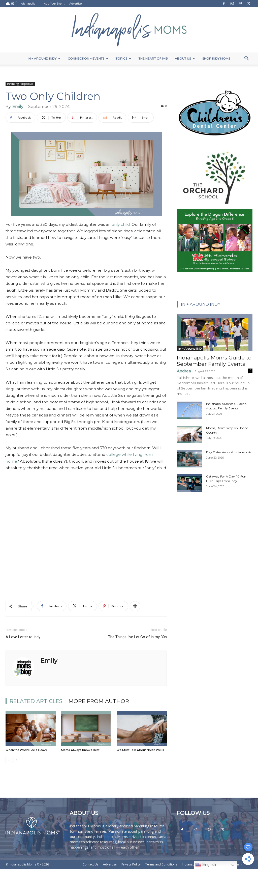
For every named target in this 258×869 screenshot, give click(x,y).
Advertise (75, 3)
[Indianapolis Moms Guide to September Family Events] (214, 332)
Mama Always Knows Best (80, 750)
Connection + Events (86, 58)
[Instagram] (232, 3)
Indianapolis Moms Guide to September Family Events (214, 360)
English (208, 864)
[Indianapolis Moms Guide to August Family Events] (189, 410)
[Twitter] (248, 3)
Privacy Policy (131, 864)
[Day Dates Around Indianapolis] (189, 458)
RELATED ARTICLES (36, 701)
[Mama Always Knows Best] (86, 728)
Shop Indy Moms (216, 58)
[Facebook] (224, 3)
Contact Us (90, 864)
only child (121, 224)
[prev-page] (9, 760)
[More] (135, 606)
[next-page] (17, 760)
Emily (17, 106)
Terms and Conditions (161, 864)
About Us (183, 58)
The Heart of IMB (153, 58)
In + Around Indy (42, 58)
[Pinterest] (240, 3)
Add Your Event (54, 3)
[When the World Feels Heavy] (31, 728)
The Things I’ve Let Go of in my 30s (137, 637)
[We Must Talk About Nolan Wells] (142, 728)
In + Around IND (190, 348)
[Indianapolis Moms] (129, 29)
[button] (246, 59)
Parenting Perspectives (20, 84)
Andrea (184, 371)
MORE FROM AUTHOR (99, 701)
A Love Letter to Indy (23, 637)
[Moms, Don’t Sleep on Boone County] (189, 434)
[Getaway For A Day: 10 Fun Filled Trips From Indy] (189, 483)
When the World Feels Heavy (26, 750)
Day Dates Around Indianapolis (228, 452)
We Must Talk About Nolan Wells (140, 750)
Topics (121, 58)
